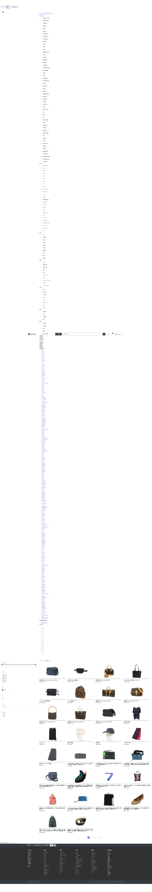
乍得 (43, 362)
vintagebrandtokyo (46, 156)
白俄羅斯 (43, 535)
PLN (43, 646)
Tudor (77, 869)
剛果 (43, 382)
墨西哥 (43, 426)
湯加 (43, 517)
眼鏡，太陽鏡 (45, 333)
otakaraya (45, 130)
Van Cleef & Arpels (46, 280)
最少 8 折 (5, 677)
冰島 (43, 376)
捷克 (43, 474)
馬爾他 (43, 605)
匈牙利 (43, 388)
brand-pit (44, 57)
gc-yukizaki (45, 86)
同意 (51, 845)
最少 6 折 (5, 680)
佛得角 (43, 371)
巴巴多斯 (43, 449)
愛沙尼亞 (43, 467)
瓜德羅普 (43, 493)
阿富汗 (43, 592)
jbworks (44, 101)
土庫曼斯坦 (44, 411)
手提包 (44, 242)
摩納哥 (43, 476)
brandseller (45, 65)
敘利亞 (43, 478)
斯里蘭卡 (43, 484)
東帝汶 (43, 490)
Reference (45, 41)
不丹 (43, 358)
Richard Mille (78, 866)
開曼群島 (43, 589)
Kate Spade (45, 220)
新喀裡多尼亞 (44, 487)
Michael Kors (45, 228)
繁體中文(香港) (44, 623)
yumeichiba (45, 161)
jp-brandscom (45, 109)
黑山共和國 (44, 612)
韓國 (43, 600)
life (43, 117)
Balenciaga (45, 202)
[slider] (1, 664)
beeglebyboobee (46, 52)
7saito (44, 46)
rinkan (44, 140)
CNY (43, 630)
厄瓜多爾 (43, 398)
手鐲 (44, 272)
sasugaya (44, 146)
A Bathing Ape (94, 869)
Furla (44, 230)
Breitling (77, 856)
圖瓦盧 (43, 410)
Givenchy (44, 204)
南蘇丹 (43, 389)
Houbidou (45, 25)
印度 (43, 396)
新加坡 (43, 485)
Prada (44, 176)
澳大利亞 (43, 519)
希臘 (43, 460)
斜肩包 (44, 258)
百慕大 (43, 537)
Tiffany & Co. (45, 275)
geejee (44, 88)
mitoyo (44, 122)
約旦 (43, 551)
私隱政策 (41, 347)
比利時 (43, 498)
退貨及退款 (42, 342)
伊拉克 (43, 367)
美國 (43, 356)
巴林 (43, 455)
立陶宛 (43, 549)
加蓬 (43, 387)
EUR (43, 634)
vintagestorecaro (46, 159)
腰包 (44, 253)
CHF (43, 629)
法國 (43, 505)
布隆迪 (43, 458)
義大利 (43, 557)
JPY (43, 625)
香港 (43, 351)
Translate (19, 843)
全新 (4, 714)
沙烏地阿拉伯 (44, 503)
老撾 (43, 559)
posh (44, 135)
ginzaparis (45, 91)
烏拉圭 (43, 523)
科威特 (43, 543)
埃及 (43, 416)
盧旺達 (43, 538)
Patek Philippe (78, 862)
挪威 (43, 473)
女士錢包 (44, 323)
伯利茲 (43, 370)
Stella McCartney (46, 223)
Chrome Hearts (46, 285)
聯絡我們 (41, 335)
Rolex (44, 297)
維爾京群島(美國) (45, 618)
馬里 (43, 610)
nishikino (44, 127)
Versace (93, 865)
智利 (43, 489)
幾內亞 (43, 462)
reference (44, 138)
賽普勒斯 (43, 584)
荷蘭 (43, 566)
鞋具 (108, 875)
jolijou (44, 106)
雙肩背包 (44, 250)
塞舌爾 (43, 425)
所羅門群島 (44, 470)
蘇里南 (43, 579)
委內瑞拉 (43, 433)
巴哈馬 (43, 447)
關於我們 (41, 343)
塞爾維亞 (43, 424)
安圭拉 (43, 437)
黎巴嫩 (43, 611)
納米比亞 (43, 552)
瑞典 (43, 530)
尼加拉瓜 (43, 441)
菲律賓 (43, 570)
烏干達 (43, 521)
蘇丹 (43, 578)
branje (44, 72)
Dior (44, 181)
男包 (108, 855)
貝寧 (43, 583)
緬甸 (43, 555)
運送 (40, 340)
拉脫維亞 (43, 471)
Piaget (61, 869)
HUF (43, 638)
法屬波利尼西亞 (45, 507)
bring (44, 75)
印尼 (43, 394)
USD (43, 653)
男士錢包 (44, 326)
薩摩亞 (43, 575)
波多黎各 (43, 510)
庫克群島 (43, 465)
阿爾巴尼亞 (44, 598)
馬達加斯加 (44, 608)
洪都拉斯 (43, 515)
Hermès (45, 853)
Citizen (44, 307)
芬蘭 (43, 564)
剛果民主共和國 (45, 383)
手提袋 (44, 247)
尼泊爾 (43, 444)
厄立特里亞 (44, 399)
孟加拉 (43, 434)
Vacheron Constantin (79, 859)
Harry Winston (62, 863)
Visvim (93, 872)
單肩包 (44, 245)
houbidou (44, 96)
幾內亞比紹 (44, 464)
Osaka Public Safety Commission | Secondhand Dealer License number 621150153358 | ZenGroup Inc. (107, 881)
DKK (43, 633)
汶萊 (43, 502)
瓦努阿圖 (43, 533)
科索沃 (43, 546)
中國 (43, 355)
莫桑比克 (43, 567)
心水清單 (41, 339)
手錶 (108, 852)
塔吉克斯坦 (44, 420)
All (43, 234)
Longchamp (45, 212)
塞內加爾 (43, 421)
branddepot (45, 59)
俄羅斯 (43, 373)
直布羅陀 (43, 541)
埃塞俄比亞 (44, 417)
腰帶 (44, 331)
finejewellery (45, 78)
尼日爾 (43, 443)
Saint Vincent (44, 619)
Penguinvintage (46, 20)
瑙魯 (43, 529)
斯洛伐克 (43, 482)
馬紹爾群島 (44, 607)
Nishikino (44, 31)
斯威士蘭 (43, 480)
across (44, 49)
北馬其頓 (43, 601)
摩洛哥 (43, 475)
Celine (44, 183)
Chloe (44, 209)
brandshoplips (45, 70)
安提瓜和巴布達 (45, 438)
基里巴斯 (43, 419)
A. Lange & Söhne (79, 865)
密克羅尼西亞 (44, 439)
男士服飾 (44, 316)
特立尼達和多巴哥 (45, 526)
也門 (43, 364)
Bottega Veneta (46, 199)
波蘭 (43, 511)
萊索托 (43, 571)
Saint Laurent (45, 189)
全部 (44, 262)
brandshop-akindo (46, 67)
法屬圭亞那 (44, 506)
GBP (43, 635)
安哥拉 (43, 435)
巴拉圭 (43, 452)
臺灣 (43, 349)
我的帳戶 (41, 338)
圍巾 (44, 328)
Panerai (77, 863)
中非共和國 (44, 360)
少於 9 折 (5, 674)
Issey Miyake (94, 866)
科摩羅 (43, 544)
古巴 (43, 401)
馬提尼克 (43, 603)
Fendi (44, 178)
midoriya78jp (45, 119)
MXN (43, 641)
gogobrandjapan (46, 93)
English (43, 621)
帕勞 (43, 461)
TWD (43, 652)
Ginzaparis (45, 23)
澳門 (43, 352)
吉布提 (43, 403)
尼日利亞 (43, 442)
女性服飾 (44, 311)
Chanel (44, 170)
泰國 (43, 357)
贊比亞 (43, 585)
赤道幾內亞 (44, 587)
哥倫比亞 (43, 406)
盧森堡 (43, 539)
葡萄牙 (43, 573)
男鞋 (44, 319)
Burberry (44, 196)
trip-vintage (45, 153)
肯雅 (43, 562)
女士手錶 (44, 294)
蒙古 (43, 574)
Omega (44, 299)
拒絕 (54, 845)
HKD (43, 637)
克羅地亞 (43, 375)
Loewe (44, 186)
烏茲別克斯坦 (44, 524)
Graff (61, 865)
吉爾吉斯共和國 (45, 402)
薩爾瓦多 (43, 576)
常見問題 (41, 337)
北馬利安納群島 (45, 615)
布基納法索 (44, 457)
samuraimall (45, 143)
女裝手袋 (44, 237)
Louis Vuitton (45, 165)
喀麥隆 (43, 408)
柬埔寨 (43, 492)
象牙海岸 (43, 582)
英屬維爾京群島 (45, 565)
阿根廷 (43, 596)
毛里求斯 (43, 501)
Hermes (44, 168)
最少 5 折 (5, 681)
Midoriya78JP (45, 33)
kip (43, 112)
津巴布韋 (43, 514)
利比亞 (43, 379)
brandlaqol (45, 62)
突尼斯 (43, 548)
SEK (43, 648)
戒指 (44, 269)
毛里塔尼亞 (44, 500)
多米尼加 (43, 430)
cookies (32, 845)
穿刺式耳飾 (45, 264)
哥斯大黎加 (44, 407)
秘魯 (43, 547)
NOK (43, 642)
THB (43, 651)
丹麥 (43, 361)
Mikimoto (61, 870)
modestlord (45, 125)
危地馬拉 (43, 397)
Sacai (92, 870)
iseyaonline (45, 99)
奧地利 (43, 431)
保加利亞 (43, 374)
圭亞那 (43, 414)
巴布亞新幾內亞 (45, 451)
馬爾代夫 (43, 606)
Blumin (44, 28)
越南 (43, 588)
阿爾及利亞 (44, 597)
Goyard (44, 217)
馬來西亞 (43, 353)
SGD (43, 650)
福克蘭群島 (44, 542)
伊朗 (43, 369)
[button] (119, 334)
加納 (43, 385)
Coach (44, 194)
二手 (4, 716)
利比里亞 (43, 380)
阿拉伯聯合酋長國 (45, 593)
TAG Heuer (78, 870)
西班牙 (43, 580)
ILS (42, 639)
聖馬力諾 (43, 560)
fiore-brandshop (46, 80)
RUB (43, 647)
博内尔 (43, 616)
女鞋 (44, 314)
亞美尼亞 (43, 365)
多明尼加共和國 (45, 429)
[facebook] (28, 866)
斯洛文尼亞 (44, 483)
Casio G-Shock (78, 873)
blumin (44, 54)
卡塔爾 (43, 393)
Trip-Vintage (45, 39)
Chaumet (61, 866)
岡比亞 (43, 446)
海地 (43, 516)
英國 (43, 561)
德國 (43, 466)
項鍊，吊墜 (45, 267)
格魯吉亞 (43, 497)
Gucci (44, 173)
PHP (43, 644)
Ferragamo (45, 191)
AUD (43, 626)
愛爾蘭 (43, 469)
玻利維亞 (43, 528)
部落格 (41, 344)
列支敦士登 (44, 378)
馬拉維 (43, 602)
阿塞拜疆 (43, 591)
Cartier (44, 277)
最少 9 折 (5, 675)
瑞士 (43, 532)
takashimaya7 (45, 151)
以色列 (43, 366)
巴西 (43, 456)
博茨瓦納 (43, 392)
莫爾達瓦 (43, 569)
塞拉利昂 (43, 423)
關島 (43, 614)
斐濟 (43, 479)
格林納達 (43, 494)
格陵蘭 (43, 496)
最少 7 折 (5, 678)
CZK (43, 632)
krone (44, 114)
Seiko (44, 305)
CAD (43, 628)
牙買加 (43, 525)
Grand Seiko (45, 302)
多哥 (43, 428)
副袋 (44, 255)
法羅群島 (43, 508)
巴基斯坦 (43, 448)
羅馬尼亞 (43, 556)
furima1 (44, 83)
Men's (44, 239)
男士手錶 (44, 292)
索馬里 (43, 553)
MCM (44, 215)
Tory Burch (45, 225)
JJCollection (45, 36)
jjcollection (45, 104)
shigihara (44, 148)
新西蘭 (43, 488)
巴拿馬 (43, 453)
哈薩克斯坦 (44, 405)
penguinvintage (46, 132)
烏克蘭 (43, 520)
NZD (43, 643)
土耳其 (43, 412)
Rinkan (44, 44)
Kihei (61, 872)
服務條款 (41, 346)
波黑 (43, 512)
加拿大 (43, 384)
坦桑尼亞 (43, 415)
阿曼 (43, 594)
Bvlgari (44, 207)
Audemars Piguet (79, 860)
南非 (43, 390)
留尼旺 (43, 534)
